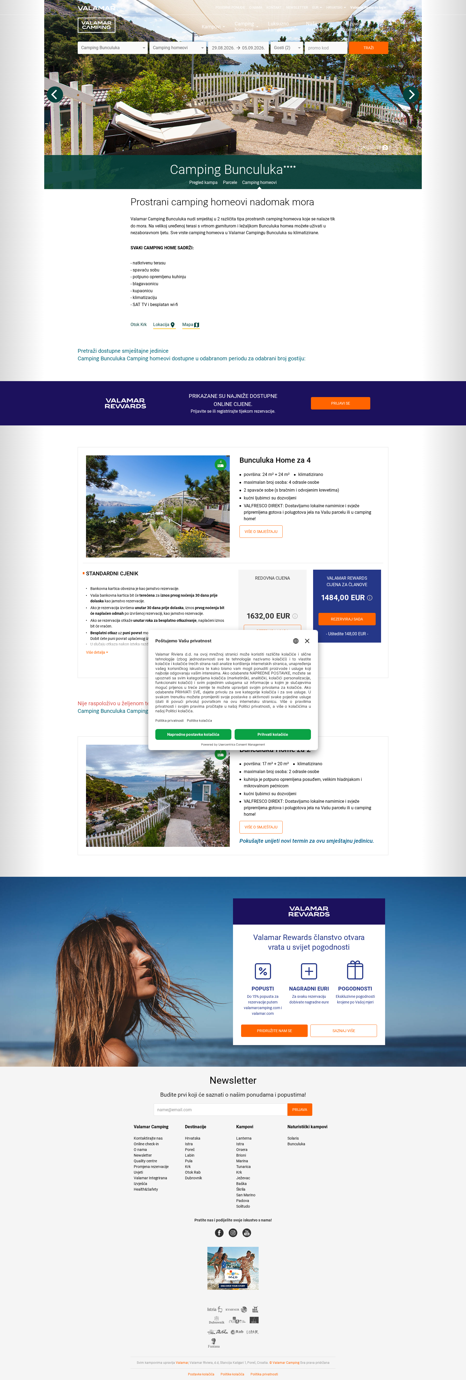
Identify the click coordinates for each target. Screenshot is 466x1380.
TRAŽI (369, 48)
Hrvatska (192, 1138)
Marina (242, 1161)
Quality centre (145, 1161)
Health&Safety (146, 1189)
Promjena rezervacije (151, 1166)
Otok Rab (193, 1172)
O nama (255, 7)
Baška (241, 1183)
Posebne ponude (230, 7)
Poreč (190, 1149)
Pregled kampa (203, 182)
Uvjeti (138, 1172)
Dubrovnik (193, 1178)
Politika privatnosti (264, 1374)
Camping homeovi (259, 182)
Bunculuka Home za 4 (275, 460)
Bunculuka (296, 1144)
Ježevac (243, 1178)
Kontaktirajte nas (148, 1138)
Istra (189, 1144)
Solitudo (243, 1206)
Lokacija (161, 324)
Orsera (242, 1149)
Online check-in (146, 1144)
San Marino (245, 1195)
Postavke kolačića (201, 1374)
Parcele (230, 182)
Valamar (182, 1363)
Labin (189, 1155)
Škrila (240, 1189)
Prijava (299, 1109)
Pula (189, 1161)
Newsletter (297, 7)
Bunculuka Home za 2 (275, 749)
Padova (242, 1200)
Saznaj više (344, 1031)
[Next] (411, 94)
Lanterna (244, 1138)
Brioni (241, 1155)
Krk (188, 1166)
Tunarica (243, 1166)
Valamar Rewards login (368, 7)
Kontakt (274, 7)
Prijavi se (340, 403)
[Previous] (55, 94)
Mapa (187, 324)
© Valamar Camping (284, 1363)
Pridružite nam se (274, 1031)
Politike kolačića (232, 1374)
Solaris (293, 1138)
